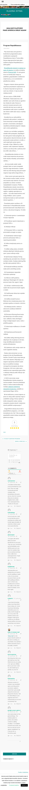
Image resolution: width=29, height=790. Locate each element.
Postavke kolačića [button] (14, 785)
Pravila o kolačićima (23, 772)
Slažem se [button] (24, 785)
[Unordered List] (19, 460)
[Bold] (9, 460)
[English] (3, 14)
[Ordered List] (17, 460)
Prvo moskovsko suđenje (17, 4)
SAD (4, 432)
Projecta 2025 (12, 72)
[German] (6, 14)
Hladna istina (15, 11)
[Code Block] (11, 462)
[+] (17, 462)
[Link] (13, 462)
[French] (5, 14)
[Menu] (2, 1)
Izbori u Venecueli (20, 441)
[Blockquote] (9, 462)
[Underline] (13, 460)
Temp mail (10, 636)
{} (15, 462)
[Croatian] (1, 14)
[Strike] (15, 460)
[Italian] (8, 14)
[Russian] (9, 14)
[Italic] (11, 460)
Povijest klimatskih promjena (12, 438)
